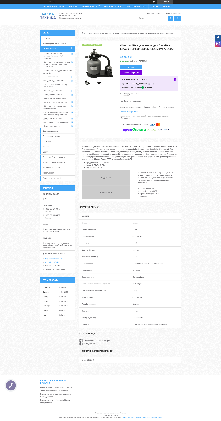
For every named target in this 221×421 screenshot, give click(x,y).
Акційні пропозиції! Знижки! (54, 43)
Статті (45, 152)
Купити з (126, 73)
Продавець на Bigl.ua (110, 415)
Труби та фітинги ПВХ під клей (55, 102)
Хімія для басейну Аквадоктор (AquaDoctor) (55, 86)
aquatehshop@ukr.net (53, 262)
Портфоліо (47, 141)
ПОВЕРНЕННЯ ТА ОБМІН (136, 6)
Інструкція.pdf (89, 344)
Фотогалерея (48, 173)
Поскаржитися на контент (132, 417)
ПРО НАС (154, 6)
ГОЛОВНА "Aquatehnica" (54, 6)
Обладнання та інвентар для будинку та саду (54, 107)
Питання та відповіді (51, 178)
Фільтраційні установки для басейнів (104, 33)
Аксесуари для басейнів (52, 95)
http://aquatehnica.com (53, 258)
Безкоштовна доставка (132, 101)
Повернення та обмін (52, 136)
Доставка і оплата (50, 131)
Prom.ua (123, 413)
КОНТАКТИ (167, 6)
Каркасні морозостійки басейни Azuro (56, 387)
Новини (46, 147)
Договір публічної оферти (54, 162)
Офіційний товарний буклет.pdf (97, 340)
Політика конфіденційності (152, 417)
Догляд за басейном (51, 167)
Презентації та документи (54, 157)
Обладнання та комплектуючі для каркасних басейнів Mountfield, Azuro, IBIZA (56, 64)
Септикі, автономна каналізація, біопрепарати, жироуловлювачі (55, 113)
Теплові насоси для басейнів (54, 98)
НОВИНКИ (73, 6)
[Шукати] (170, 18)
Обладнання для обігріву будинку (56, 122)
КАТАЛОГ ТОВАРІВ (89, 6)
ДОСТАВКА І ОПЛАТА (112, 6)
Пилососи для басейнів (52, 91)
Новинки (46, 38)
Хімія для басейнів (50, 77)
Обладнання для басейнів (53, 81)
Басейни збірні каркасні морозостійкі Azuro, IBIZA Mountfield (53, 56)
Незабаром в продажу (51, 126)
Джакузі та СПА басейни (52, 118)
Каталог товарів (49, 49)
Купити (131, 67)
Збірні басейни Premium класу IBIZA (55, 391)
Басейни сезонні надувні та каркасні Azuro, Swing (57, 72)
